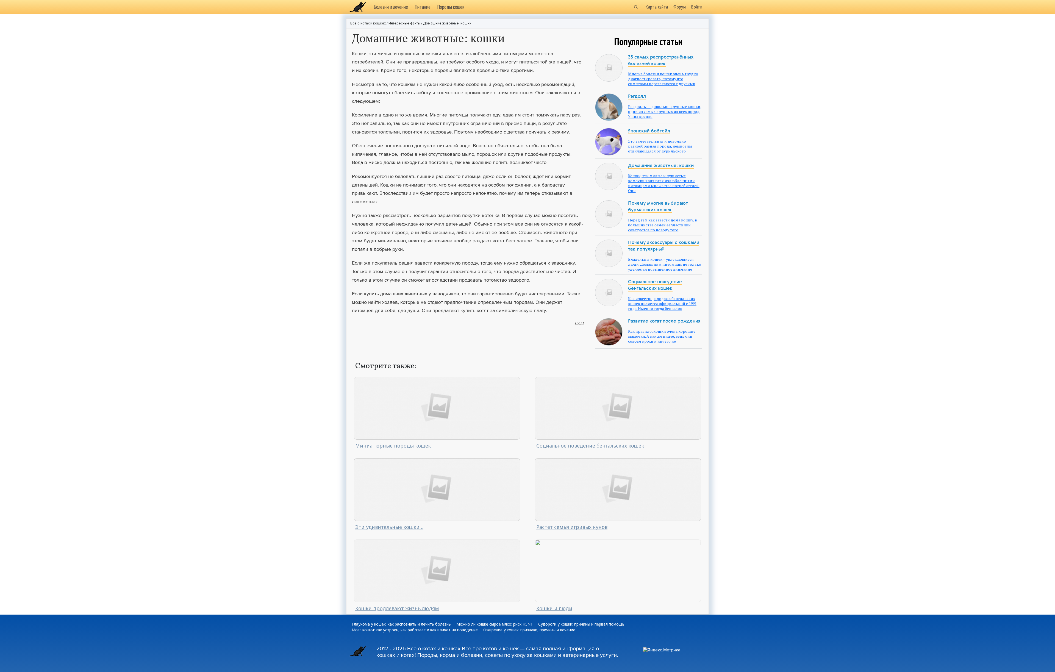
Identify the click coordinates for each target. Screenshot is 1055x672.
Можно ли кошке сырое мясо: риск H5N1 (494, 624)
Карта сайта (657, 7)
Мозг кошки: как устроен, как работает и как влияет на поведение (415, 629)
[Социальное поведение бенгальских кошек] (618, 407)
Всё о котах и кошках (368, 23)
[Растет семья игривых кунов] (618, 489)
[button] (635, 6)
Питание (423, 7)
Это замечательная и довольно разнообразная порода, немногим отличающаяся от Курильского (660, 146)
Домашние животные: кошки (661, 165)
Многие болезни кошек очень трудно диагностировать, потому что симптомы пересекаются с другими (663, 78)
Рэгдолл (637, 96)
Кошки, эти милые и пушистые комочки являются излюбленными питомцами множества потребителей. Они (663, 183)
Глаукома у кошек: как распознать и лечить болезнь (401, 624)
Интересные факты (404, 23)
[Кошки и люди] (618, 570)
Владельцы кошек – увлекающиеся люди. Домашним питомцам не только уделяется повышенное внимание (664, 264)
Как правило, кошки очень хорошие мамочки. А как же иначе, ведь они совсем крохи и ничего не (661, 336)
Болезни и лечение (391, 7)
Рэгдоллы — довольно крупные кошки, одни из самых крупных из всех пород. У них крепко (664, 111)
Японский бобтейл (649, 131)
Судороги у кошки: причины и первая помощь (581, 624)
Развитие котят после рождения (664, 321)
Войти (696, 7)
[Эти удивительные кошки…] (437, 489)
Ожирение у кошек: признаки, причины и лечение (529, 629)
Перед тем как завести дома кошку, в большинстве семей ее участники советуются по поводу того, (662, 224)
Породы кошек (450, 7)
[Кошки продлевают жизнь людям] (437, 570)
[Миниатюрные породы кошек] (437, 407)
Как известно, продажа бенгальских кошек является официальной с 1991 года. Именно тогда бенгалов (662, 303)
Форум (679, 7)
